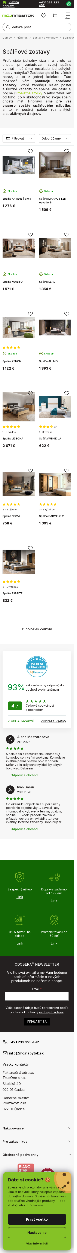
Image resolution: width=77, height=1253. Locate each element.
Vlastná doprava (11, 3)
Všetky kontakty (16, 1064)
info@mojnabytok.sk (26, 1053)
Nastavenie (37, 1232)
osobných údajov (51, 1012)
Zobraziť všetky (53, 721)
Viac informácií (37, 1243)
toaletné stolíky (30, 93)
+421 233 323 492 (49, 4)
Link (19, 897)
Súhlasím (37, 1219)
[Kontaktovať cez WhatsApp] (68, 3)
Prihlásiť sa (37, 1021)
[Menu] (67, 16)
